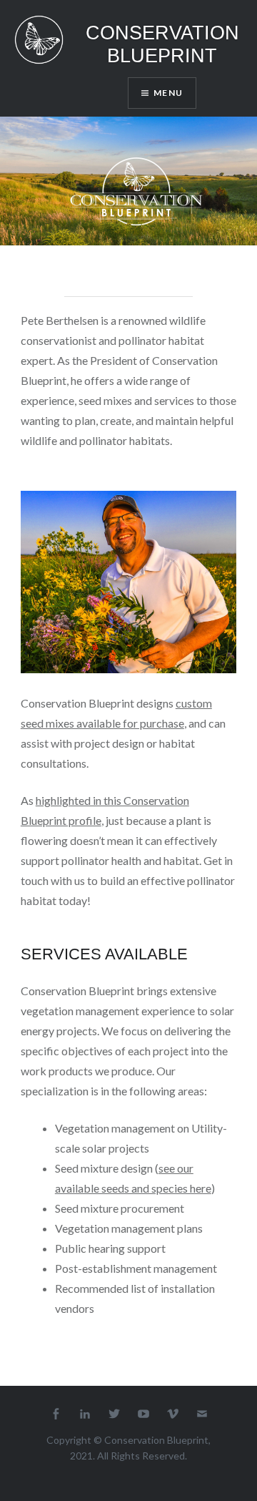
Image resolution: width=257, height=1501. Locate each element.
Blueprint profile (61, 820)
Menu (168, 92)
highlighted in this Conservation (112, 800)
